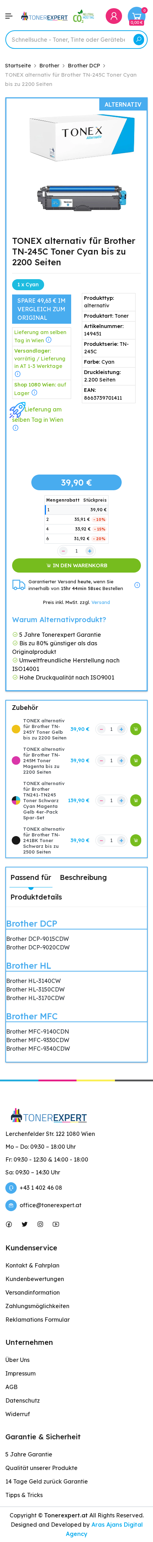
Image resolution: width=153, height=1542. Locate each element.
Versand (100, 602)
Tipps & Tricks (24, 1495)
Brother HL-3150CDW (35, 989)
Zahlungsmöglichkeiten (37, 1306)
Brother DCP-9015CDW (37, 938)
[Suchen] (138, 39)
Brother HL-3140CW (33, 980)
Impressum (20, 1373)
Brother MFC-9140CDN (37, 1031)
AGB (11, 1386)
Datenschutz (22, 1400)
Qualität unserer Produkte (41, 1467)
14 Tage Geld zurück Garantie (46, 1481)
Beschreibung (83, 877)
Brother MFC (32, 1016)
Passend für (30, 877)
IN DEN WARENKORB (79, 565)
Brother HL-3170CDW (35, 997)
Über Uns (17, 1359)
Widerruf (17, 1414)
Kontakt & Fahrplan (32, 1265)
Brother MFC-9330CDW (37, 1040)
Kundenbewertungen (34, 1278)
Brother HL (28, 965)
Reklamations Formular (37, 1319)
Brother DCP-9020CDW (38, 947)
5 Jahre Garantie (28, 1454)
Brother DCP (31, 923)
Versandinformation (32, 1292)
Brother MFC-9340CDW (38, 1048)
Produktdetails (36, 896)
